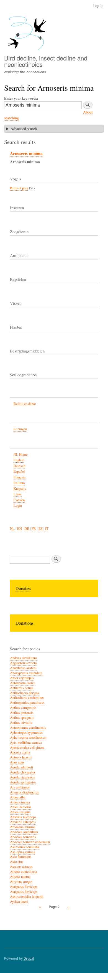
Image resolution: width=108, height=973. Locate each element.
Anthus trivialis (21, 722)
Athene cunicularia (23, 871)
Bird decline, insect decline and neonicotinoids (45, 60)
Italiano (19, 482)
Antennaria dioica (22, 682)
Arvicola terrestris (23, 837)
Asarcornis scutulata (24, 847)
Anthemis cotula (22, 687)
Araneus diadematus (24, 792)
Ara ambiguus (20, 787)
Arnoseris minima (26, 153)
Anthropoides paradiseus (27, 702)
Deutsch (19, 465)
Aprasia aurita (20, 752)
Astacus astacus (21, 866)
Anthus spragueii (22, 717)
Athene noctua (20, 876)
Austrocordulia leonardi (26, 896)
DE (26, 528)
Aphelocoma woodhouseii (28, 737)
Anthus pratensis (22, 712)
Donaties (23, 588)
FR (34, 528)
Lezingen (20, 429)
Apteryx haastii (21, 757)
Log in (97, 5)
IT (46, 528)
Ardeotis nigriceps (23, 817)
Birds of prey (19, 188)
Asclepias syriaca (22, 852)
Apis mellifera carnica (26, 742)
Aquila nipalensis (22, 777)
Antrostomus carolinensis (28, 727)
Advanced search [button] (24, 128)
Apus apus (17, 762)
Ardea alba (17, 797)
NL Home (21, 454)
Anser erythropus (22, 677)
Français (20, 477)
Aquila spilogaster (23, 782)
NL (12, 528)
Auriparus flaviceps (23, 886)
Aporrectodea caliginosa (27, 747)
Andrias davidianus (23, 658)
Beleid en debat (25, 403)
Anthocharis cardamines (27, 697)
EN (19, 528)
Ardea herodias (20, 807)
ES (40, 528)
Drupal (29, 958)
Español (19, 471)
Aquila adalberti (21, 767)
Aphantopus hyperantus (26, 732)
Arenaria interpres (23, 822)
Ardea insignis (20, 812)
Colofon (19, 500)
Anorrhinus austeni (23, 668)
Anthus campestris (23, 707)
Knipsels (20, 488)
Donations (25, 623)
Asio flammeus (20, 856)
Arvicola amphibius (24, 832)
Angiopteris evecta (23, 663)
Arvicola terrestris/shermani (30, 842)
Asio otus (16, 861)
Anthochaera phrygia (24, 692)
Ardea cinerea (20, 802)
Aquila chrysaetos (22, 772)
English (19, 460)
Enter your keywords (20, 98)
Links (18, 494)
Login (18, 505)
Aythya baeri (19, 901)
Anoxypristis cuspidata (26, 672)
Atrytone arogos (21, 881)
